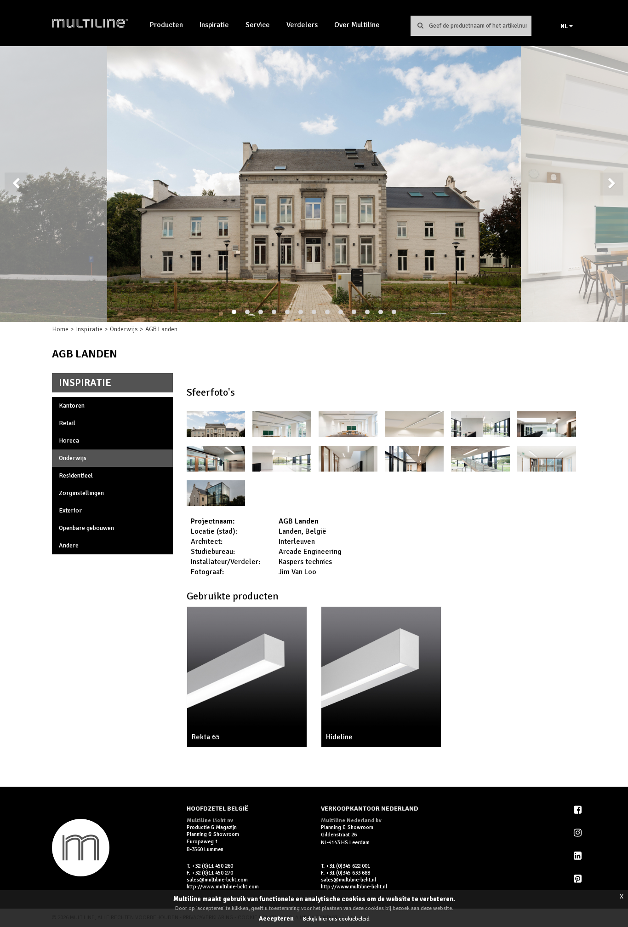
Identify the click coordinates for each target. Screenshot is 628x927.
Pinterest (578, 878)
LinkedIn (578, 855)
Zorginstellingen (81, 493)
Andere (69, 545)
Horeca (69, 440)
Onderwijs (124, 329)
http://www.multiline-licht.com (223, 886)
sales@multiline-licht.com (217, 879)
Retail (67, 423)
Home (60, 329)
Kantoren (72, 405)
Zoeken (420, 25)
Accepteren (276, 918)
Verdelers (302, 24)
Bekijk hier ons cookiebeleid (336, 918)
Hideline (339, 737)
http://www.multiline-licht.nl (354, 886)
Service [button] (257, 24)
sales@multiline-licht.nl (348, 879)
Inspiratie (214, 24)
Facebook (578, 809)
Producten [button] (166, 24)
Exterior (70, 510)
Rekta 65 (206, 737)
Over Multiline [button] (357, 24)
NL (564, 26)
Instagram (578, 832)
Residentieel (76, 475)
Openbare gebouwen (86, 528)
